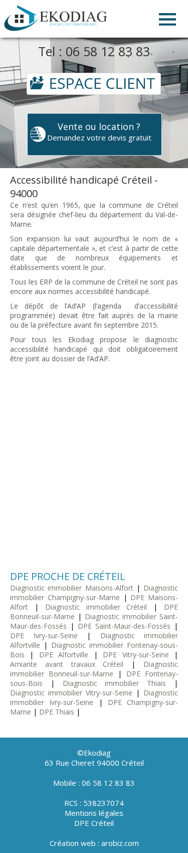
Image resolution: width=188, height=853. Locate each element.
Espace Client (94, 83)
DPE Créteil (94, 823)
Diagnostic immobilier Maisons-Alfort (71, 588)
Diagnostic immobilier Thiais (114, 683)
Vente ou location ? (99, 131)
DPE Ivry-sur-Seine (44, 635)
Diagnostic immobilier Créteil (96, 607)
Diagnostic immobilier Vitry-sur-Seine (71, 692)
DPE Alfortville (63, 654)
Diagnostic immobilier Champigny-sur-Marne (94, 592)
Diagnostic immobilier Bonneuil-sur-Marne (94, 668)
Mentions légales (94, 813)
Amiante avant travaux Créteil (66, 664)
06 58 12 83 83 (108, 51)
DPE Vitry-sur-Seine (135, 654)
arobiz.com (120, 843)
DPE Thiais (56, 712)
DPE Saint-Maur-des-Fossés (124, 626)
